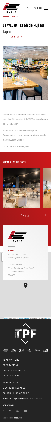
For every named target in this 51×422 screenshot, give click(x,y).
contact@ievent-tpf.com (18, 257)
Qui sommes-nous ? (15, 370)
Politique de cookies (16, 393)
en (40, 8)
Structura (7, 398)
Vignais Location (21, 398)
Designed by (12, 418)
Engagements (11, 376)
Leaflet (6, 318)
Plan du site (11, 383)
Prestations (11, 365)
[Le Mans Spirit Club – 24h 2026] (23, 188)
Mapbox (47, 318)
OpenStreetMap (23, 318)
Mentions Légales (14, 388)
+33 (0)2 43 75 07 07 (17, 255)
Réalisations (11, 360)
